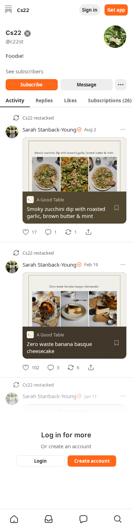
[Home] (8, 10)
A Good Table (50, 199)
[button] (14, 519)
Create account (91, 461)
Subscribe (31, 84)
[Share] (88, 232)
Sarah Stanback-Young (49, 129)
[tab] (15, 100)
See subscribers (24, 71)
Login (40, 461)
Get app (116, 10)
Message (86, 84)
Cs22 (27, 118)
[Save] (116, 207)
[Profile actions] (120, 84)
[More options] (122, 129)
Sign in (90, 10)
